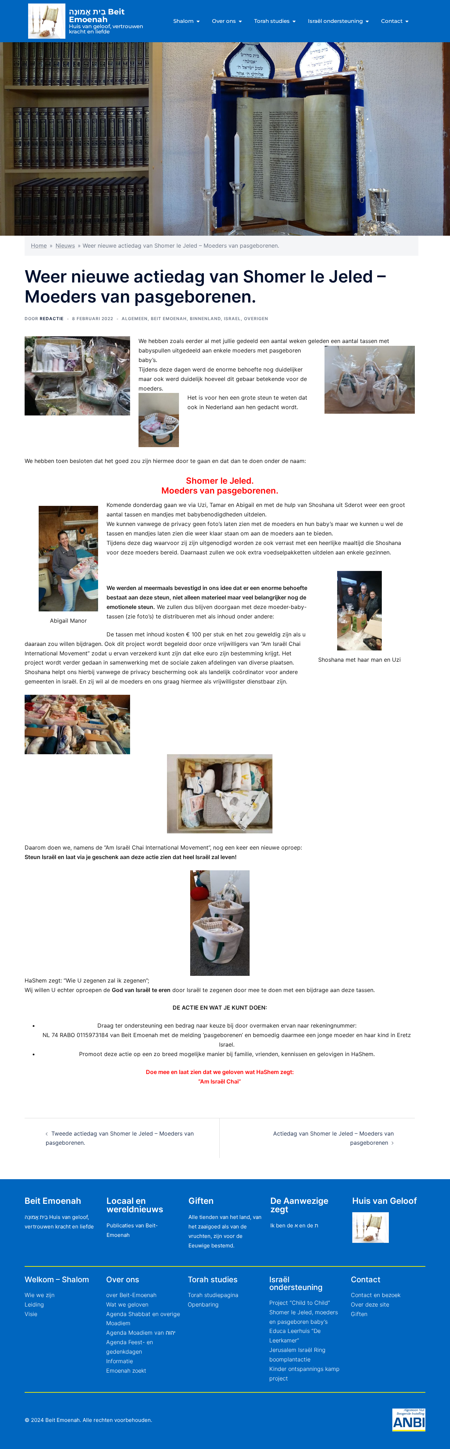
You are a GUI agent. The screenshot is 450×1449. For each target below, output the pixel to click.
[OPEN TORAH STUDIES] (294, 21)
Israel (232, 318)
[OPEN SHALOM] (198, 21)
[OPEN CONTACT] (407, 21)
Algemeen (135, 318)
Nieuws (65, 245)
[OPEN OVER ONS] (240, 21)
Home (39, 245)
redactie (52, 318)
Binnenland (205, 318)
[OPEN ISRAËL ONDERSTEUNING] (367, 21)
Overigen (256, 318)
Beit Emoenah (169, 318)
